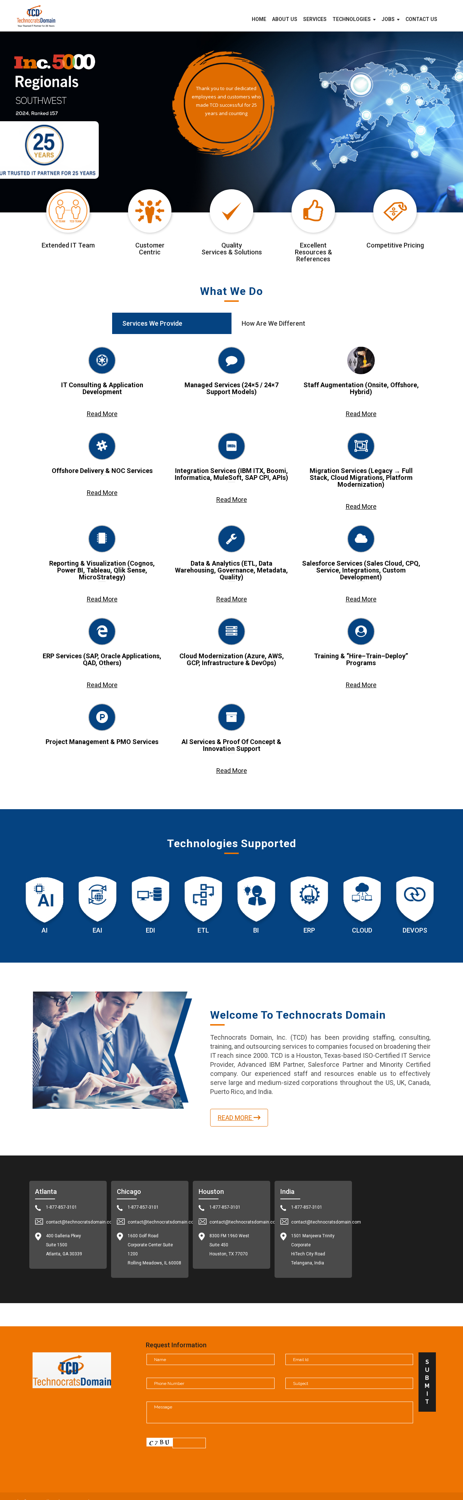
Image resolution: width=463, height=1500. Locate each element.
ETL (203, 930)
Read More (102, 414)
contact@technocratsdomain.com (81, 1222)
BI (256, 930)
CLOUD (362, 930)
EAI (97, 930)
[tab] (172, 323)
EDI (150, 930)
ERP (309, 930)
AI (45, 930)
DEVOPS (415, 930)
